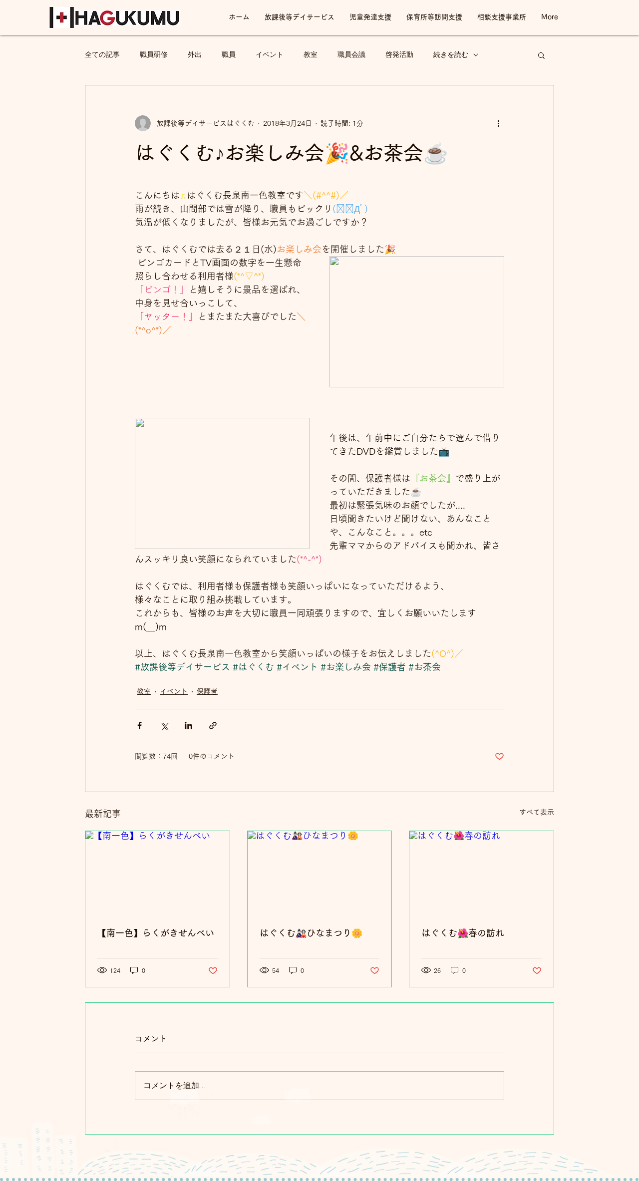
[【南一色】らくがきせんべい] (157, 871)
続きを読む (450, 54)
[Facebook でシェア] (139, 725)
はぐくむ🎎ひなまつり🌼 (311, 932)
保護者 (207, 691)
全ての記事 (102, 54)
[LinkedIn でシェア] (188, 725)
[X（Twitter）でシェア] (164, 725)
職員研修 (154, 54)
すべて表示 (536, 812)
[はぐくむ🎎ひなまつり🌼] (320, 871)
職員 (229, 54)
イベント (270, 54)
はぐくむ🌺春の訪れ (462, 932)
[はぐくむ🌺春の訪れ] (481, 871)
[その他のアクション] (498, 123)
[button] (541, 55)
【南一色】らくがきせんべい (155, 932)
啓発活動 (399, 54)
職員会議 (351, 54)
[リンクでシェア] (213, 725)
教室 (311, 54)
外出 (195, 54)
